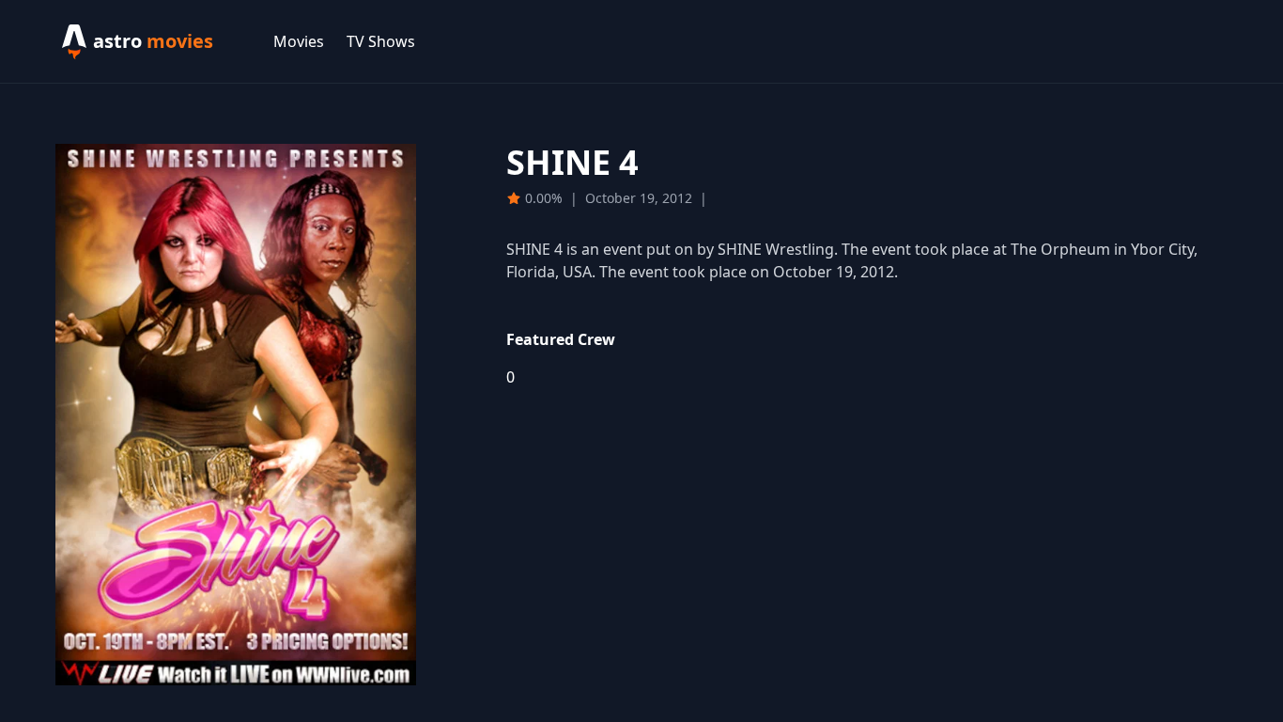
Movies (298, 41)
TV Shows (381, 41)
